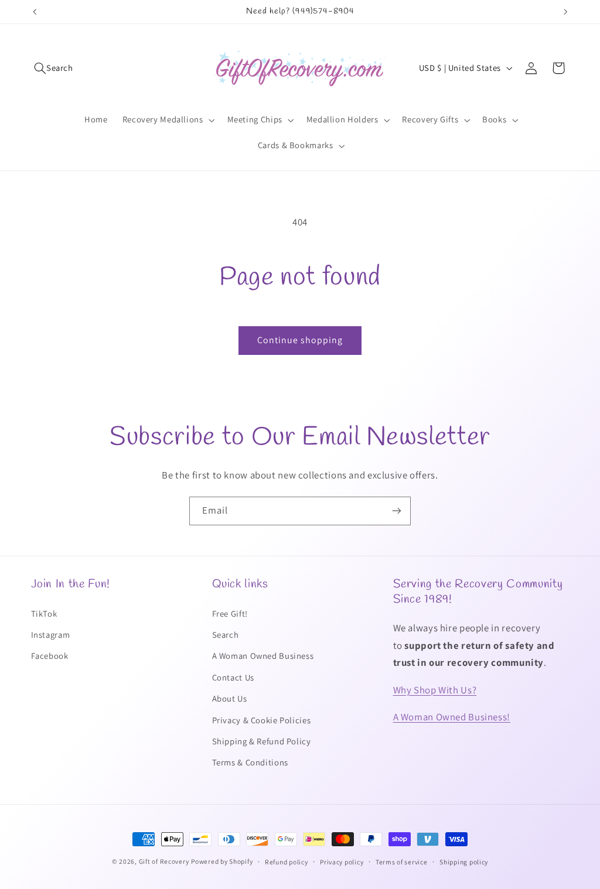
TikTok (44, 613)
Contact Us (233, 677)
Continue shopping (300, 340)
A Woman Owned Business (263, 655)
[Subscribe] (396, 511)
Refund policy (286, 861)
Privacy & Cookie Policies (261, 720)
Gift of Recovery (164, 861)
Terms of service (402, 861)
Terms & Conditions (250, 762)
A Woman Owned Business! (452, 716)
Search (225, 634)
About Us (229, 698)
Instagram (50, 634)
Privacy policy (341, 861)
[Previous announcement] (34, 11)
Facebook (50, 655)
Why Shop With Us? (435, 689)
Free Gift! (230, 613)
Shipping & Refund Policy (261, 741)
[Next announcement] (565, 11)
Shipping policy (463, 861)
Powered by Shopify (222, 861)
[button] (54, 67)
